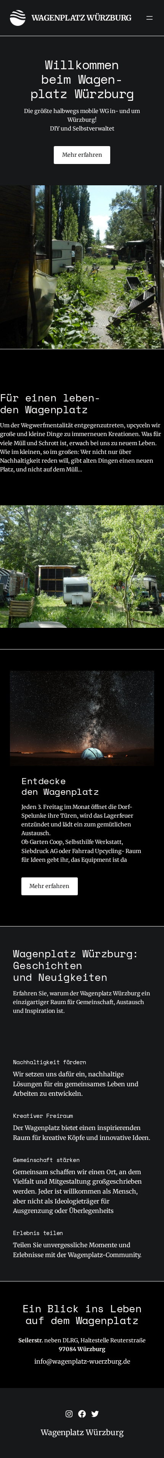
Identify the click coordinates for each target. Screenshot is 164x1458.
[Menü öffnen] (149, 17)
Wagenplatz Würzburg (81, 17)
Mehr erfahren (82, 154)
